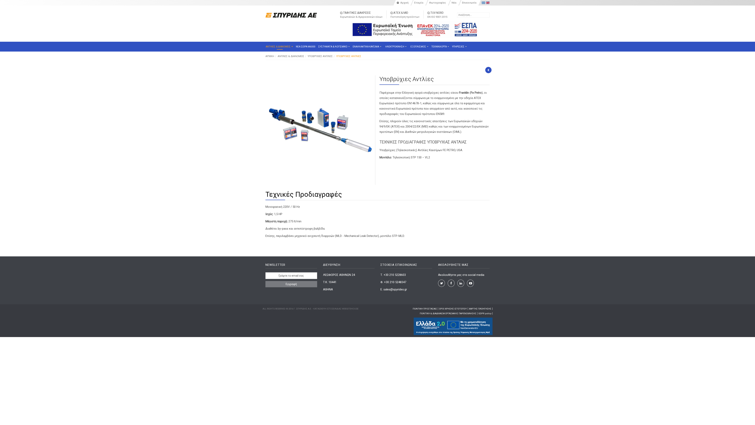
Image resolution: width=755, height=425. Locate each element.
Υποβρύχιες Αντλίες (320, 56)
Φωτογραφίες (437, 2)
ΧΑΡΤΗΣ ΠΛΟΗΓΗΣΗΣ (480, 309)
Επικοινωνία (469, 2)
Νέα (454, 2)
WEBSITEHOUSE (350, 308)
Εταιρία (418, 2)
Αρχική (404, 2)
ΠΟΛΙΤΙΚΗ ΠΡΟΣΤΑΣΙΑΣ (425, 309)
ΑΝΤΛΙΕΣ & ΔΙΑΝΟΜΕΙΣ (291, 56)
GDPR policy (484, 313)
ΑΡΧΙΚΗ (269, 56)
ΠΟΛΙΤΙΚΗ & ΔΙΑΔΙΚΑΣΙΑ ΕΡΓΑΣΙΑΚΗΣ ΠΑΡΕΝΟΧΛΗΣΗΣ (448, 313)
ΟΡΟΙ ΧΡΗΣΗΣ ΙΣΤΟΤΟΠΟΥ (453, 309)
